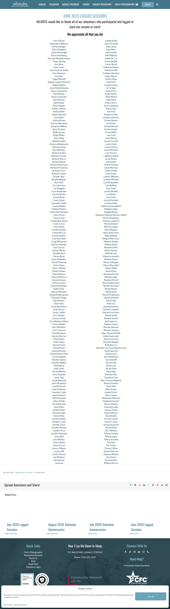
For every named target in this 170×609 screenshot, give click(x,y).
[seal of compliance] (42, 574)
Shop (33, 561)
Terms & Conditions (20, 605)
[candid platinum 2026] (27, 574)
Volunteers (29, 472)
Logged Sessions (20, 472)
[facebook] (126, 552)
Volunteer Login (33, 567)
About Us (33, 558)
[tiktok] (130, 552)
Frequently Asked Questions (137, 565)
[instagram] (135, 552)
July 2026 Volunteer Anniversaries (102, 527)
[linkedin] (139, 552)
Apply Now (33, 564)
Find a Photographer (33, 552)
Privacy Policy (8, 605)
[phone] (148, 552)
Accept (151, 596)
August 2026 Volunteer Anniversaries (62, 527)
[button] (157, 4)
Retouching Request (33, 555)
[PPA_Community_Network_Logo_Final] (85, 576)
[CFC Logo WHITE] (137, 571)
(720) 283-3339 (88, 557)
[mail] (143, 552)
